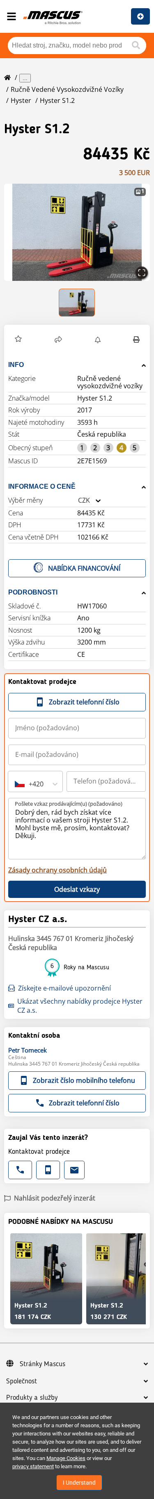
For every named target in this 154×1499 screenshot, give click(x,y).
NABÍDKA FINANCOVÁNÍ (84, 568)
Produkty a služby (31, 1397)
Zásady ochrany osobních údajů (57, 870)
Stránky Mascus (42, 1364)
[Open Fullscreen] (142, 273)
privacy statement (33, 1466)
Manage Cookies (65, 1458)
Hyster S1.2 (57, 100)
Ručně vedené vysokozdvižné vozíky (67, 89)
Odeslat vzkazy (77, 889)
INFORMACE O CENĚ (42, 486)
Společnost (21, 1381)
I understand (79, 1482)
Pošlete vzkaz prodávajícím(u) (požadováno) (68, 803)
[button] (77, 232)
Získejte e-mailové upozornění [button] (64, 988)
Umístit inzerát (140, 16)
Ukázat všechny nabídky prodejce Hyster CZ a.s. (80, 1006)
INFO (16, 364)
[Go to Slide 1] (77, 302)
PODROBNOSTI (32, 592)
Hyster (21, 100)
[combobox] (78, 500)
